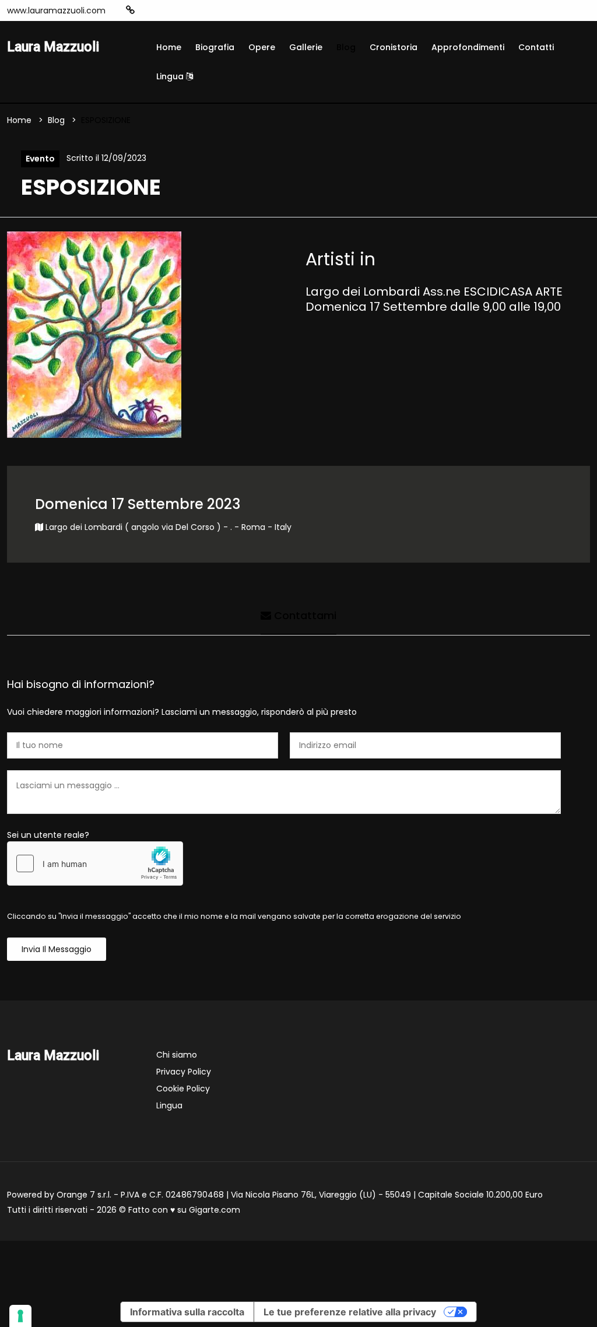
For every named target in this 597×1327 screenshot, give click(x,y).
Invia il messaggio (57, 949)
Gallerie (305, 47)
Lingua (171, 76)
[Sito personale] (130, 10)
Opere (261, 47)
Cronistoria (393, 47)
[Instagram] (148, 10)
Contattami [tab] (303, 615)
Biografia (214, 47)
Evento (40, 158)
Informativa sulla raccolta (187, 1312)
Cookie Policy (183, 1088)
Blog (346, 47)
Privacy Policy (183, 1071)
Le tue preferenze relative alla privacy (350, 1312)
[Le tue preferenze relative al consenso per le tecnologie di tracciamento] (20, 1316)
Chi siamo (176, 1055)
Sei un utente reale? (48, 835)
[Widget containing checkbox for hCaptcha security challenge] (95, 863)
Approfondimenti (467, 47)
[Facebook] (166, 10)
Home (168, 47)
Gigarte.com (214, 1210)
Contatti (536, 47)
